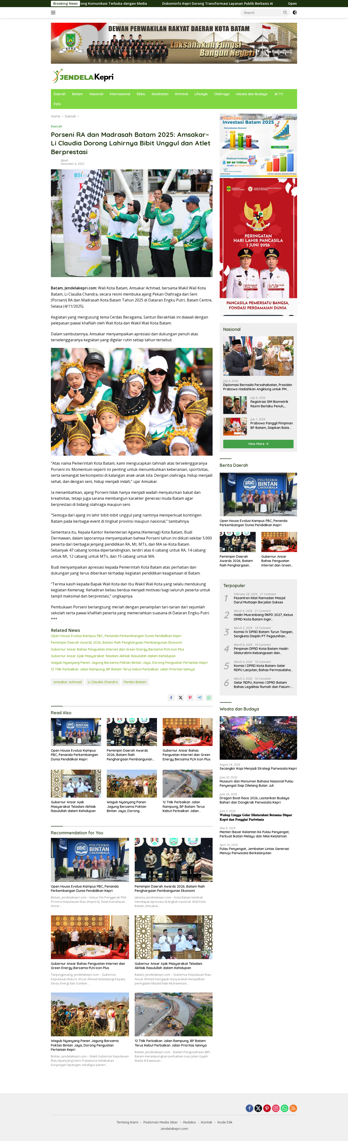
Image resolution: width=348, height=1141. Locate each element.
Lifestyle (201, 94)
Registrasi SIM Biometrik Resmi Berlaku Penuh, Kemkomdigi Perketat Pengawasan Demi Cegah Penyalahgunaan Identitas (270, 404)
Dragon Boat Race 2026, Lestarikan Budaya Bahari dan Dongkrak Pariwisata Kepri (254, 800)
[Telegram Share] (199, 697)
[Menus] (54, 13)
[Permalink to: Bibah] (54, 162)
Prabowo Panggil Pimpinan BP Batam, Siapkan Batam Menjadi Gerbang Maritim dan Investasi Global (271, 425)
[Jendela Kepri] (83, 76)
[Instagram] (276, 1109)
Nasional (96, 94)
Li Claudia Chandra (103, 682)
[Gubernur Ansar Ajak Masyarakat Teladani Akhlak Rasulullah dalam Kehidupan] (76, 784)
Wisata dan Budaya (251, 94)
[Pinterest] (267, 1109)
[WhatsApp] (284, 1109)
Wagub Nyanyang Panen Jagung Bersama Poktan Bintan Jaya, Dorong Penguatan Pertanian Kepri (129, 662)
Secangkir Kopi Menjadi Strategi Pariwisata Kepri (258, 769)
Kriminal (181, 94)
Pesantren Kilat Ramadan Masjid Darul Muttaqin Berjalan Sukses (259, 600)
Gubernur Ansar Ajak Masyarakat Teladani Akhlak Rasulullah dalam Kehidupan (113, 656)
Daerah (60, 94)
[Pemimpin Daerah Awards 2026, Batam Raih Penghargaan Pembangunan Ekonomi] (132, 732)
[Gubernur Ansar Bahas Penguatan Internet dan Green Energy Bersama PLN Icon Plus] (188, 732)
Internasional (120, 94)
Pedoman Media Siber (160, 1122)
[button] (285, 12)
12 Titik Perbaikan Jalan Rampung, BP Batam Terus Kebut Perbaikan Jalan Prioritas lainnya (123, 669)
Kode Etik (225, 1122)
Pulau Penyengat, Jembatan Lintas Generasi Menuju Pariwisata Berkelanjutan (254, 851)
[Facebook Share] (171, 697)
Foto (57, 104)
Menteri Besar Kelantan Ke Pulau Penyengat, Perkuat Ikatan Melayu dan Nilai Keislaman (254, 834)
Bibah (64, 160)
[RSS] (293, 1109)
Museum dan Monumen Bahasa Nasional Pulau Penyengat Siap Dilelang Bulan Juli (256, 783)
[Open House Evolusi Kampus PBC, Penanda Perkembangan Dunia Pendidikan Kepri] (76, 732)
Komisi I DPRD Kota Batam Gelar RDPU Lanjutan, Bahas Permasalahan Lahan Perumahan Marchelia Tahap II (263, 668)
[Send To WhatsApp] (209, 697)
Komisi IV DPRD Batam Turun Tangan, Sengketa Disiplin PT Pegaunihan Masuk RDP (263, 634)
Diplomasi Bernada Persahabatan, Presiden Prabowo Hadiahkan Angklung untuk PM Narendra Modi (257, 387)
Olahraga (221, 94)
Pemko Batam (135, 682)
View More (256, 444)
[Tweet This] (180, 697)
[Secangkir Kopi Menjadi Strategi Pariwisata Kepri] (258, 738)
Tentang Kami (127, 1122)
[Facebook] (249, 1109)
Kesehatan (160, 94)
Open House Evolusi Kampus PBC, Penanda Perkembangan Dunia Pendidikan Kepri (116, 636)
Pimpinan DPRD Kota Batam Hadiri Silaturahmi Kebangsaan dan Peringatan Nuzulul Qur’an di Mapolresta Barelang (261, 651)
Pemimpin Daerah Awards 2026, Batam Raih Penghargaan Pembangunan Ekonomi (116, 642)
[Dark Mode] (294, 13)
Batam (77, 94)
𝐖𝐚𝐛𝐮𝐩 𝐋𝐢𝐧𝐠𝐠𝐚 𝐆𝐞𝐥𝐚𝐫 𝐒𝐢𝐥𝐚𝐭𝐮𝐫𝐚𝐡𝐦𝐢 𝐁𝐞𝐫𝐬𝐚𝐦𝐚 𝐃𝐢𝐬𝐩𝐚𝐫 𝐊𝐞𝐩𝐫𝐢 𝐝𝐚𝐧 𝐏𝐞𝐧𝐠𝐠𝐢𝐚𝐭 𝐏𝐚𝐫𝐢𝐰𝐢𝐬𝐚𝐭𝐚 (256, 817)
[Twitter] (258, 1109)
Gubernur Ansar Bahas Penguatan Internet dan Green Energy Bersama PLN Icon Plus (117, 649)
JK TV (278, 94)
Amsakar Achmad (67, 682)
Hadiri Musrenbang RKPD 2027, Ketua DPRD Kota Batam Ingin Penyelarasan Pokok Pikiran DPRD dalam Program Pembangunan (263, 617)
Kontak (206, 1122)
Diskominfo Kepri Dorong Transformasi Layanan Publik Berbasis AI (156, 3)
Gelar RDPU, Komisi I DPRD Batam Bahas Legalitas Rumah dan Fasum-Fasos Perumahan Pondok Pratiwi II (262, 684)
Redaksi (189, 1122)
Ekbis (141, 94)
